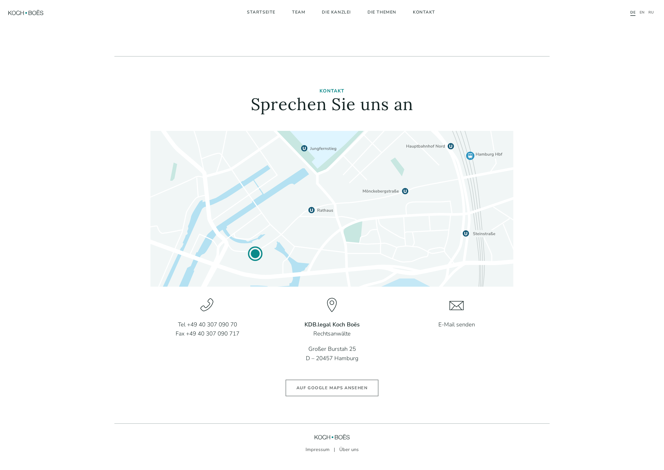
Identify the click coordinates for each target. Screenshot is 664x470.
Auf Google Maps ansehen (332, 388)
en (642, 12)
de (632, 12)
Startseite (261, 12)
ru (651, 12)
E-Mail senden (456, 324)
